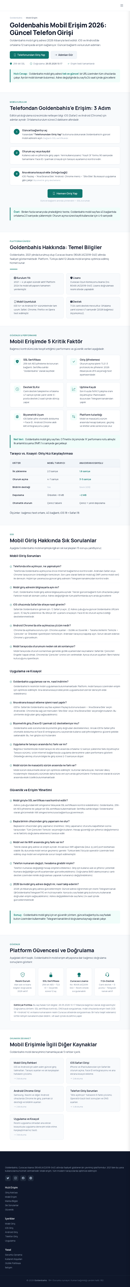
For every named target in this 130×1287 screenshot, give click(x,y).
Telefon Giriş (11, 1236)
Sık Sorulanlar (12, 1205)
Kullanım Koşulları (13, 1259)
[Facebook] (23, 1178)
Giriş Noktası (11, 1192)
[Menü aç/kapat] (122, 5)
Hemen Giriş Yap (67, 193)
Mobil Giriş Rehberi (25, 1062)
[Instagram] (15, 1178)
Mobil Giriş (10, 1223)
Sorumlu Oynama (13, 1254)
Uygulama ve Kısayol (26, 1119)
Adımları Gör (65, 55)
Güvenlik (9, 1209)
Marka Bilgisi (11, 1201)
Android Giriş (11, 1232)
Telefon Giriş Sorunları (84, 1091)
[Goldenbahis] (65, 1161)
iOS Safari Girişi (79, 1062)
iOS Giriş (9, 1228)
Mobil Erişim (11, 1196)
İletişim (8, 1267)
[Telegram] (31, 1178)
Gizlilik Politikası (13, 1263)
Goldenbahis (16, 17)
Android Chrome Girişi (27, 1091)
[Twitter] (8, 1178)
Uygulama (10, 1240)
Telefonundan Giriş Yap (31, 55)
